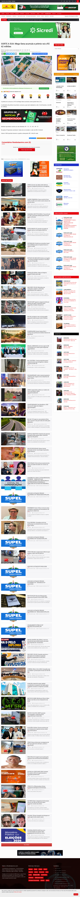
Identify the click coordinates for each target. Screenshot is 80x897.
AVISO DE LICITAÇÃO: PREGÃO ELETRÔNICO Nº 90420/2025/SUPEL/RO (70, 235)
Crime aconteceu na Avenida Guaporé (35, 749)
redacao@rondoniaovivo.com (61, 879)
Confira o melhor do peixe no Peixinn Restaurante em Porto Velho (70, 326)
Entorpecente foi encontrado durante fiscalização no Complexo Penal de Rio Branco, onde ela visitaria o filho (38, 457)
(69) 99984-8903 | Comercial (60, 875)
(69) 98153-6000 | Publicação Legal (62, 877)
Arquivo (54, 13)
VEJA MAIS (26, 844)
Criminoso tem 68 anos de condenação (35, 820)
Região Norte (30, 424)
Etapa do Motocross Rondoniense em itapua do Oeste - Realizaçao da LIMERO (70, 393)
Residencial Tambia (71, 135)
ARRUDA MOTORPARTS (68, 170)
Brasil (12, 159)
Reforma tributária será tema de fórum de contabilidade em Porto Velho (70, 301)
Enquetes (47, 16)
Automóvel (58, 102)
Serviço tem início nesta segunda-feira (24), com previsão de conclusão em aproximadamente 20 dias (38, 251)
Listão (42, 13)
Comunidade (30, 248)
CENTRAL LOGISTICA (68, 197)
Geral (38, 13)
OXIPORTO (66, 204)
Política (12, 13)
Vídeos (42, 16)
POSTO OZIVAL (67, 184)
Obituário (52, 16)
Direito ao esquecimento (41, 138)
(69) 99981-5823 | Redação (60, 872)
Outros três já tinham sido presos (34, 791)
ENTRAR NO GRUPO (44, 88)
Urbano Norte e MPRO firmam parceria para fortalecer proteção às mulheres (70, 318)
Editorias (59, 13)
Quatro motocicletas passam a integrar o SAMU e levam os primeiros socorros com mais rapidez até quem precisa (38, 295)
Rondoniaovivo (7, 159)
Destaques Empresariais (31, 16)
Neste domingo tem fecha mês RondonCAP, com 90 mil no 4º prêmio (70, 284)
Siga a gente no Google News (40, 53)
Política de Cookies (18, 892)
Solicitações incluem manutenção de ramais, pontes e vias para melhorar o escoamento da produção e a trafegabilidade (38, 531)
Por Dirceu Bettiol (31, 338)
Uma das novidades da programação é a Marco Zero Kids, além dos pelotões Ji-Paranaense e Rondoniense (38, 677)
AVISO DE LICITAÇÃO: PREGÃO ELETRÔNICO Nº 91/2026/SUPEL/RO (70, 244)
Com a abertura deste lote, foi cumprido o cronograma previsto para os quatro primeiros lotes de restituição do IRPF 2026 (38, 602)
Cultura (27, 13)
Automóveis (58, 100)
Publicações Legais (21, 16)
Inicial (3, 13)
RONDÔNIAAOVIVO (22, 159)
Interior (17, 13)
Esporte (29, 674)
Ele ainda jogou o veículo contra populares (36, 367)
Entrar (9, 1)
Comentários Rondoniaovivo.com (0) (16, 142)
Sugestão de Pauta (32, 138)
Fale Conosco (57, 868)
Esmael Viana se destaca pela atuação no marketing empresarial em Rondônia (70, 309)
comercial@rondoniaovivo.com (61, 881)
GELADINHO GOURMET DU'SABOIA (58, 120)
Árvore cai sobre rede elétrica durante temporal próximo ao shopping (26, 19)
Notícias (3, 16)
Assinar (13, 1)
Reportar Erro (49, 138)
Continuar (76, 894)
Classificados (8, 16)
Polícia (7, 13)
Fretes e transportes (60, 135)
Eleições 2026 (48, 13)
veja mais (75, 74)
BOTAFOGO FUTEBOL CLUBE (69, 190)
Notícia (28, 159)
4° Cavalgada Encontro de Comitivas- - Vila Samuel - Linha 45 (70, 369)
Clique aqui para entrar (26, 149)
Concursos (33, 13)
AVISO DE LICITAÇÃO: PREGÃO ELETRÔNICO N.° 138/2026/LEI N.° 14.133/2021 (70, 260)
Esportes (22, 13)
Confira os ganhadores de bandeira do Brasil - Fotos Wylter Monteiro (69, 385)
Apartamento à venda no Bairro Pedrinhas (70, 104)
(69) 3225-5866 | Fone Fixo (60, 870)
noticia (15, 159)
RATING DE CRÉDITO (71, 86)
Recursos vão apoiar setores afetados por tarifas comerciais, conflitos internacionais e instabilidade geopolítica (37, 354)
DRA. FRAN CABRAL (68, 177)
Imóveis (69, 100)
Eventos (38, 16)
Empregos (14, 16)
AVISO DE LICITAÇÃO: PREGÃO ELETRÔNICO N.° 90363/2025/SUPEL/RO (70, 268)
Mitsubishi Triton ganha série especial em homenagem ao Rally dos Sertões (69, 292)
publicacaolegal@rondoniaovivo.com (62, 883)
